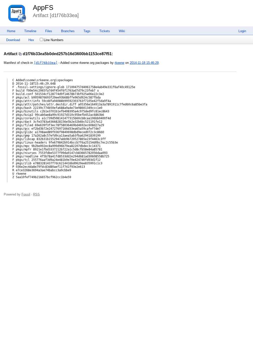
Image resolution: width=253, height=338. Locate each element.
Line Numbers (53, 40)
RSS (36, 194)
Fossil (25, 194)
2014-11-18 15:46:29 (144, 63)
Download (13, 40)
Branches (68, 31)
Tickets (104, 31)
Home (11, 31)
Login (242, 31)
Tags (87, 31)
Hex (31, 40)
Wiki (122, 31)
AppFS (43, 7)
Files (48, 31)
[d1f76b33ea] (46, 63)
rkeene (119, 63)
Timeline (30, 31)
